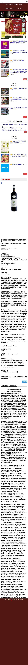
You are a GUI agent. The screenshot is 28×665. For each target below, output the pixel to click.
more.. (25, 79)
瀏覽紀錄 (20, 4)
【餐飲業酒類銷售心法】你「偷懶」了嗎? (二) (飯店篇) (13, 130)
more (25, 132)
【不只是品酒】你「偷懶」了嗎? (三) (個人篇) (11, 128)
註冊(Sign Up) (18, 8)
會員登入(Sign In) (10, 8)
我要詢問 (25, 381)
